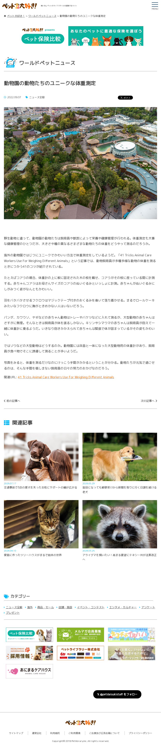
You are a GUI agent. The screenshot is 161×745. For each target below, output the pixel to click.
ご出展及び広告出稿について (104, 733)
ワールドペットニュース (42, 16)
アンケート (148, 607)
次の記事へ (148, 401)
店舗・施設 (65, 607)
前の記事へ (13, 401)
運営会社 (36, 733)
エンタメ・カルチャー (123, 607)
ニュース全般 (14, 607)
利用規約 (55, 733)
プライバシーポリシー (140, 733)
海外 (30, 607)
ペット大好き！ (16, 16)
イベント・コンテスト (90, 607)
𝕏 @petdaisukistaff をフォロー (117, 694)
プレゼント (13, 613)
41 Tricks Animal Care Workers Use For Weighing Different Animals (66, 377)
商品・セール (45, 607)
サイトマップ (16, 733)
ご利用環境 (74, 733)
